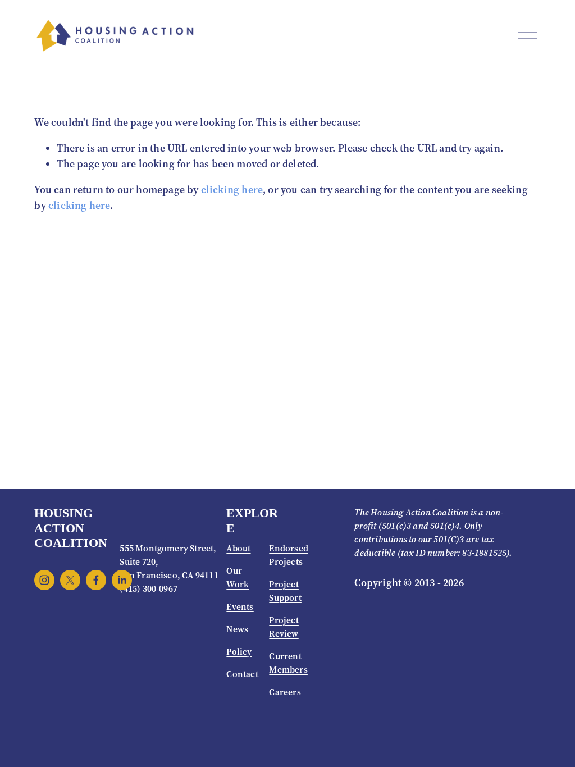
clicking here (232, 189)
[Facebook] (96, 580)
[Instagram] (44, 580)
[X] (70, 580)
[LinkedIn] (122, 580)
